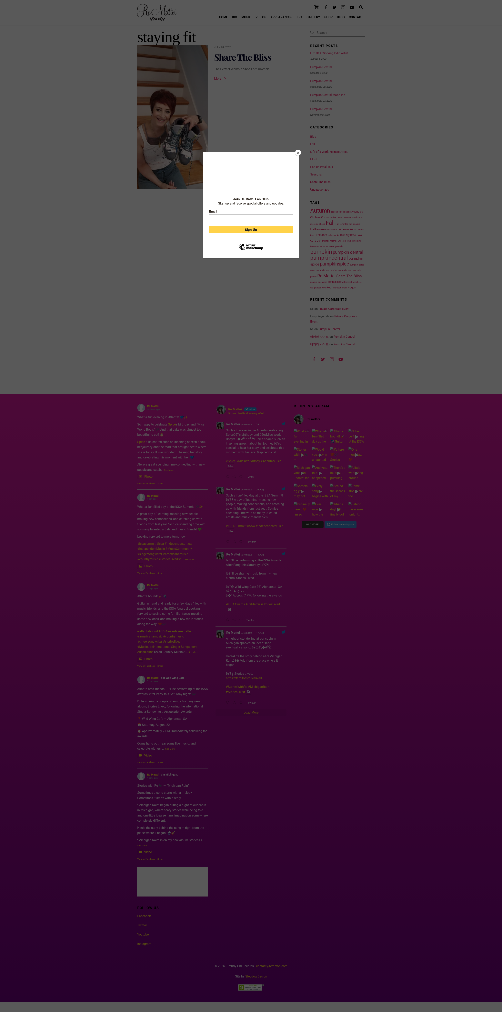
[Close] (298, 153)
